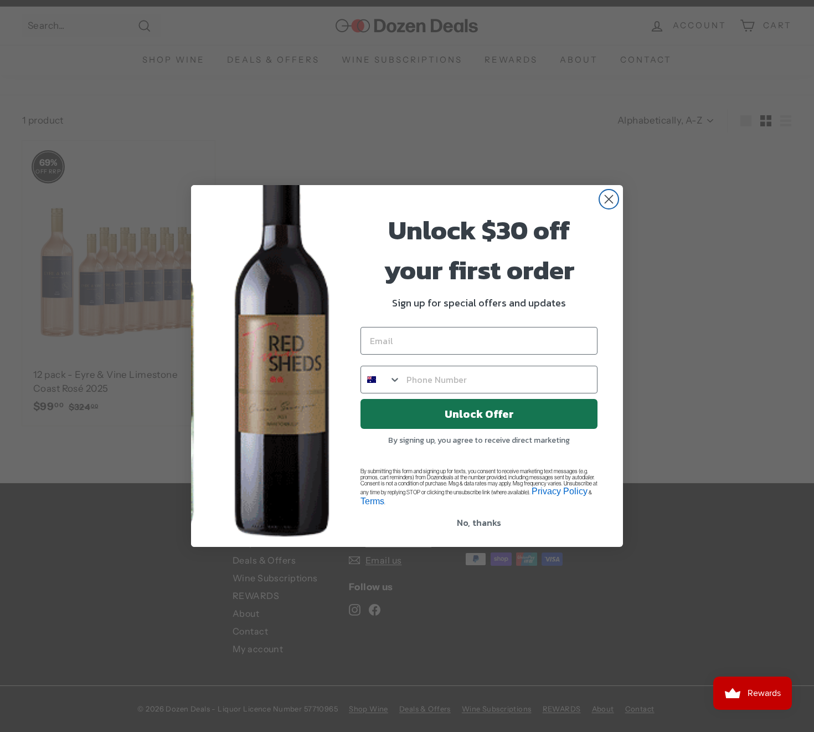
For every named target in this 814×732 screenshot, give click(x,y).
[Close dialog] (609, 199)
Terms (372, 501)
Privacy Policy (560, 491)
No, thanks (479, 522)
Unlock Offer (479, 414)
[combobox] (381, 379)
